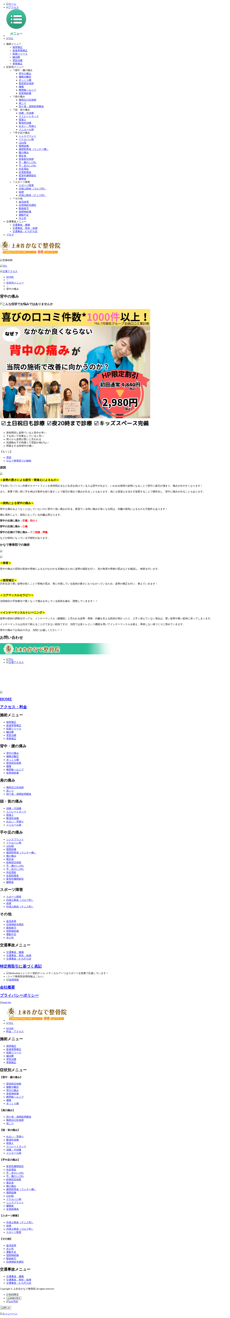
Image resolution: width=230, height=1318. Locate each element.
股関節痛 (24, 146)
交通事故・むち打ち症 (25, 231)
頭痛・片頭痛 (26, 113)
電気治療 (18, 60)
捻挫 (21, 192)
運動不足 (24, 215)
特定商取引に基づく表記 (21, 966)
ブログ (10, 234)
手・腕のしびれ (27, 162)
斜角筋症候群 (26, 159)
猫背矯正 (18, 47)
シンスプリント (27, 136)
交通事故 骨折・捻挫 (25, 228)
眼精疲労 (24, 208)
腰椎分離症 (25, 76)
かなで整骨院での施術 (18, 460)
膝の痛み (24, 152)
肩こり (22, 103)
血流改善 (24, 201)
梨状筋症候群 (26, 83)
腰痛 (21, 86)
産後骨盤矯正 (20, 50)
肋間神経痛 (25, 211)
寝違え (22, 119)
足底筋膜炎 (25, 172)
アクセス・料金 (13, 707)
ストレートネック (29, 116)
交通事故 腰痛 (21, 225)
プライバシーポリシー (19, 995)
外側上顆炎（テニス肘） (32, 195)
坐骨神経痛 (25, 93)
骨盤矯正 (18, 63)
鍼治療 (16, 57)
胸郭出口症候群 (27, 100)
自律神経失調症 (27, 205)
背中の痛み (25, 73)
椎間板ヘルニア (27, 90)
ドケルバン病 (26, 139)
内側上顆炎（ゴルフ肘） (32, 188)
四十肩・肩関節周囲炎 (31, 106)
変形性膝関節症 (27, 175)
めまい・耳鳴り (27, 126)
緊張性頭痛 (25, 123)
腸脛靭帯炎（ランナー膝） (34, 149)
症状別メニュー (15, 282)
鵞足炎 (22, 155)
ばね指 (22, 142)
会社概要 (7, 987)
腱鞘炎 (22, 178)
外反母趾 (24, 169)
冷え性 (22, 218)
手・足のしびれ (27, 165)
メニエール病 (26, 129)
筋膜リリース (20, 53)
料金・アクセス (15, 1031)
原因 (8, 457)
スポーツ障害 (26, 185)
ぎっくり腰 (25, 80)
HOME (10, 277)
